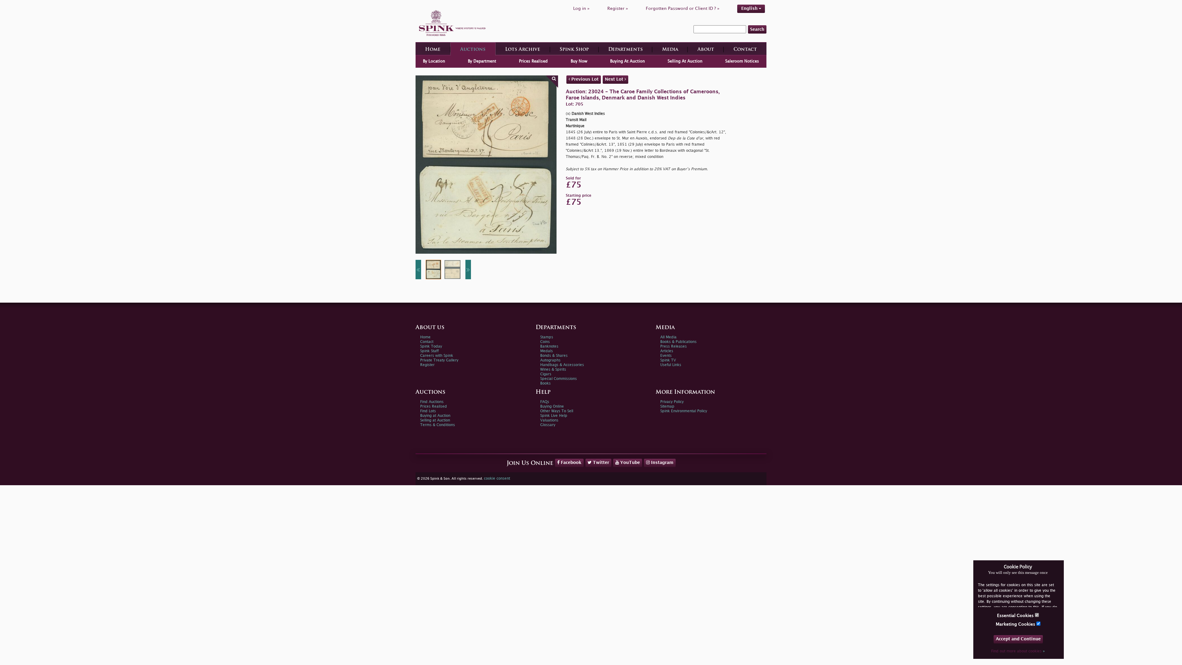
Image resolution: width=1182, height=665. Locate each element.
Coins (545, 342)
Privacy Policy (672, 402)
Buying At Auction (627, 61)
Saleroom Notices (742, 61)
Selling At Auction (685, 61)
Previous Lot (584, 79)
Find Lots (428, 411)
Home (432, 49)
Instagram (661, 463)
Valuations (549, 420)
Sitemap (667, 406)
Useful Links (670, 365)
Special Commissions (558, 379)
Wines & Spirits (553, 369)
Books (545, 383)
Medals (546, 351)
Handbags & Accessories (562, 365)
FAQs (544, 402)
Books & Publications (678, 342)
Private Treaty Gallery (439, 360)
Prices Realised (533, 61)
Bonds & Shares (554, 355)
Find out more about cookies (1018, 651)
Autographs (550, 360)
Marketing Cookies (1016, 624)
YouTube (629, 463)
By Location (434, 61)
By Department (482, 61)
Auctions (472, 49)
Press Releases (673, 346)
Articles (666, 351)
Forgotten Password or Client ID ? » (682, 8)
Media (670, 49)
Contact (745, 49)
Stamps (546, 337)
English (750, 8)
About (706, 49)
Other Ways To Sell (556, 411)
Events (666, 355)
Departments (625, 49)
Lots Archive (522, 49)
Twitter (600, 463)
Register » (617, 8)
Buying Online (552, 406)
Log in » (581, 8)
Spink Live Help (553, 415)
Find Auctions (432, 402)
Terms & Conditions (437, 425)
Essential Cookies (1016, 616)
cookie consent (497, 478)
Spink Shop (574, 49)
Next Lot (615, 79)
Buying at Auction (435, 415)
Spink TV (668, 360)
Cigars (545, 374)
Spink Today (431, 346)
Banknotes (549, 346)
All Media (668, 337)
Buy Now (579, 61)
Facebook (570, 463)
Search (757, 29)
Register (427, 365)
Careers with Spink (436, 355)
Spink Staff (429, 351)
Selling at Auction (435, 420)
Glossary (547, 425)
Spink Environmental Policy (683, 411)
